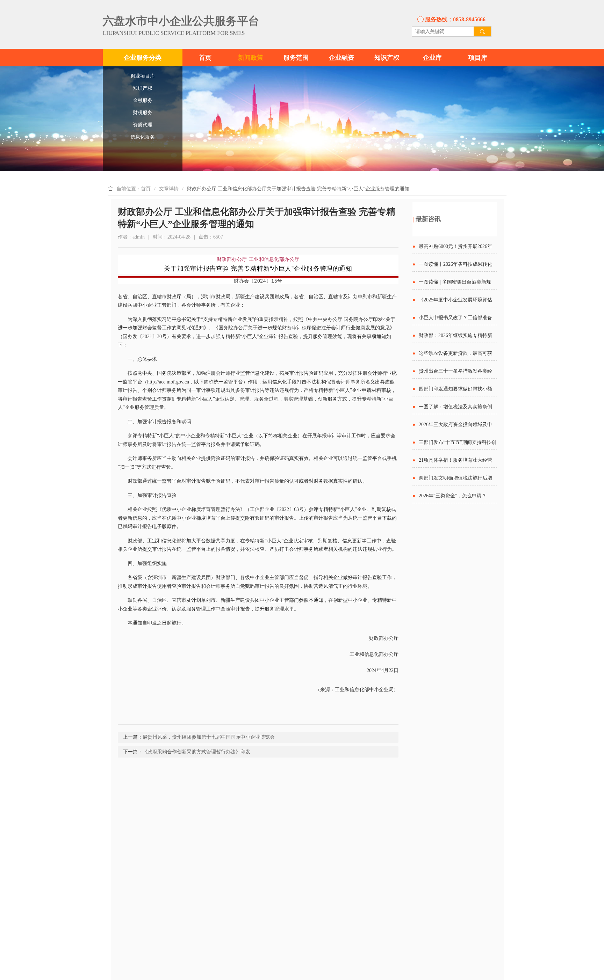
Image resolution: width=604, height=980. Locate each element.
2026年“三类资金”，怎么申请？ (453, 495)
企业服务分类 (142, 57)
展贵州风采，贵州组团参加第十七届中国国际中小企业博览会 (209, 737)
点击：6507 (211, 237)
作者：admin (131, 237)
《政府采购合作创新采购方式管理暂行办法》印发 (196, 751)
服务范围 (296, 57)
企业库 (432, 57)
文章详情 (169, 188)
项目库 (477, 57)
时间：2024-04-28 (171, 237)
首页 (205, 57)
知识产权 (387, 57)
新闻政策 (250, 57)
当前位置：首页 (133, 188)
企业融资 (341, 57)
